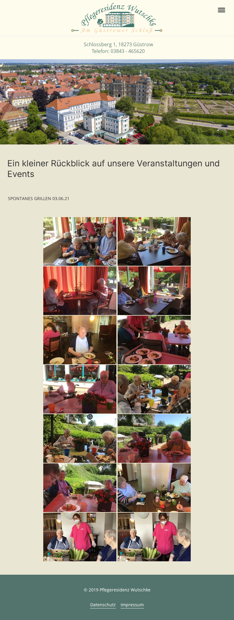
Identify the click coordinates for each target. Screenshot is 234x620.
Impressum (132, 605)
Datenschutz (103, 605)
